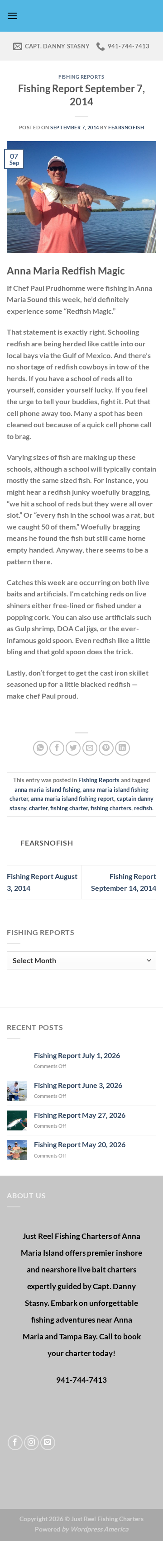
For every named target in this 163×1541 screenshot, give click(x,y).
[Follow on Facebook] (15, 1442)
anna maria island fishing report (72, 798)
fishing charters (111, 808)
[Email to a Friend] (89, 748)
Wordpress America (99, 1529)
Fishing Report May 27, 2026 (79, 1115)
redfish (143, 808)
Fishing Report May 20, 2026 (79, 1144)
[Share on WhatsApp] (40, 748)
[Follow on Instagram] (31, 1442)
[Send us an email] (47, 1442)
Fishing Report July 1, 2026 (77, 1055)
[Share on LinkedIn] (122, 748)
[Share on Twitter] (73, 748)
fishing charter (69, 808)
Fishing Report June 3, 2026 (78, 1085)
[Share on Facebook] (56, 748)
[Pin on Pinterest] (106, 748)
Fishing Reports (81, 77)
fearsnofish (126, 127)
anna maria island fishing (47, 789)
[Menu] (12, 16)
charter (38, 808)
